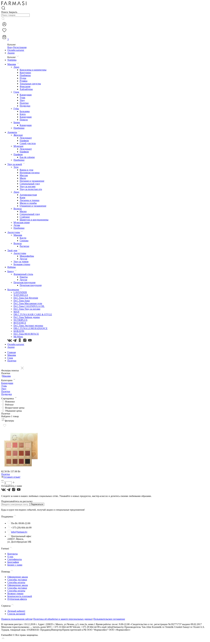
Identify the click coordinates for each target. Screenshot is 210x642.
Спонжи (24, 240)
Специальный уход (30, 183)
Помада (24, 119)
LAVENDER (20, 292)
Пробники (19, 128)
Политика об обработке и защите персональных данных (62, 619)
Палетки (24, 103)
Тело (16, 167)
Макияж (11, 64)
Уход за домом (21, 261)
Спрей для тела (28, 143)
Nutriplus (11, 60)
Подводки (25, 105)
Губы (16, 108)
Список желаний (16, 613)
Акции (11, 53)
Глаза (16, 92)
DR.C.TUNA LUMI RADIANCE (31, 328)
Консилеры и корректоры (33, 69)
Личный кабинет (16, 611)
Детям (17, 225)
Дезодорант (26, 137)
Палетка (5, 474)
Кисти (23, 238)
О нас (10, 556)
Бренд (10, 271)
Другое (23, 258)
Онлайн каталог (15, 50)
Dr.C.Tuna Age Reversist (26, 298)
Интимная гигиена (30, 172)
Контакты (12, 553)
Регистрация (19, 47)
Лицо (16, 67)
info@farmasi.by (19, 532)
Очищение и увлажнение (33, 206)
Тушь (22, 97)
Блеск (23, 114)
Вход (10, 47)
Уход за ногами (28, 186)
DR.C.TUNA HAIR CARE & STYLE (33, 314)
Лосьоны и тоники (29, 200)
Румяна (23, 81)
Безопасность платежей (19, 596)
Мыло (23, 178)
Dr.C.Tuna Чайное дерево (27, 317)
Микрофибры (27, 256)
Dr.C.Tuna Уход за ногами (27, 309)
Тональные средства (30, 83)
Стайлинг (25, 217)
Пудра (23, 78)
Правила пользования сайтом (16, 619)
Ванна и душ (26, 170)
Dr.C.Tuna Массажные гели (28, 303)
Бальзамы (25, 111)
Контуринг (25, 72)
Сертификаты (14, 559)
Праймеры (25, 75)
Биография (13, 562)
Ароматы (12, 132)
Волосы (18, 208)
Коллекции (13, 289)
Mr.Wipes (18, 336)
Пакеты (24, 277)
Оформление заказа (17, 577)
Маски (23, 211)
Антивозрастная (28, 194)
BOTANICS (20, 322)
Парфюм (24, 140)
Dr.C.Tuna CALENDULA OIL (29, 306)
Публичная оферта (17, 599)
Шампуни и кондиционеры (34, 219)
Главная (11, 352)
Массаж (24, 175)
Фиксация (25, 86)
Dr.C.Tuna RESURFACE (26, 334)
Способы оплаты (16, 582)
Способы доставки (17, 579)
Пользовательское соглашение (109, 619)
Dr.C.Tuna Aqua (22, 300)
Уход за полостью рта (31, 189)
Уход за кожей (14, 164)
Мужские (18, 146)
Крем (22, 197)
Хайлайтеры (26, 89)
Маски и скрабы (28, 203)
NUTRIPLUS (20, 320)
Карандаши (26, 94)
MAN (16, 311)
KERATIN (19, 331)
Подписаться (37, 504)
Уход (22, 100)
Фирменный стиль (23, 274)
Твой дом (12, 250)
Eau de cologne (27, 157)
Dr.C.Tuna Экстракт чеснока (28, 325)
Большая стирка (22, 264)
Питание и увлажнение (32, 181)
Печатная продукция (24, 282)
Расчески (24, 246)
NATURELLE (21, 295)
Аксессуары (13, 232)
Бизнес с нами (14, 565)
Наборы (11, 267)
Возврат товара (15, 593)
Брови (17, 122)
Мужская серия (22, 222)
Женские (18, 135)
